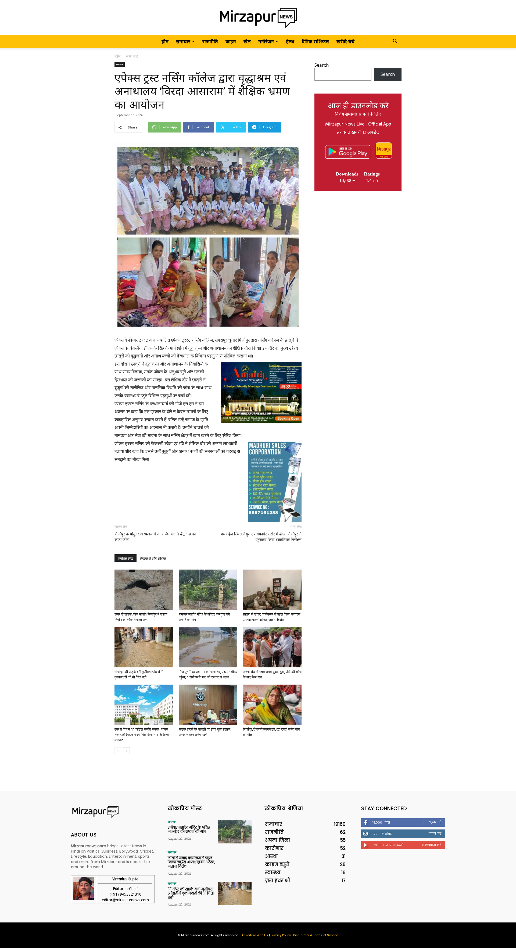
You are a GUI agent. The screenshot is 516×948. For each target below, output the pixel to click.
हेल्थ (290, 41)
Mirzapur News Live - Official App (358, 124)
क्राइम (230, 41)
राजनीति (210, 41)
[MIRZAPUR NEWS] (113, 812)
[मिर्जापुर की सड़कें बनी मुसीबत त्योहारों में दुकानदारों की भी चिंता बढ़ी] (143, 647)
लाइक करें (434, 822)
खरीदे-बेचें (345, 41)
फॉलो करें (435, 833)
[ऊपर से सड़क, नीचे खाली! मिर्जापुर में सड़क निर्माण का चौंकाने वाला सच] (143, 590)
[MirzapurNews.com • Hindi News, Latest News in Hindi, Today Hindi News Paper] (258, 18)
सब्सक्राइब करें (431, 845)
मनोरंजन (266, 41)
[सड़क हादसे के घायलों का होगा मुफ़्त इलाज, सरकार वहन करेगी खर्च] (208, 705)
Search (321, 65)
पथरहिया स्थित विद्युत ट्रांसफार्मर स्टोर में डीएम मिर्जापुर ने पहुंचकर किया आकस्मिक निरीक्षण (261, 537)
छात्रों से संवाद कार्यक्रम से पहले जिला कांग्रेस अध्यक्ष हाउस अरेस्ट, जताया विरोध (191, 862)
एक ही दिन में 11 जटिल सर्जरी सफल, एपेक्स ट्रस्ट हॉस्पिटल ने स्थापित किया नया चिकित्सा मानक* (142, 734)
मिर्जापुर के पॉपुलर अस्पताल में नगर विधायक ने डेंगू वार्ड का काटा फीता (155, 537)
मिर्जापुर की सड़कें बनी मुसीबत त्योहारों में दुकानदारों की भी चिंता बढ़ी (191, 893)
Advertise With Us (255, 935)
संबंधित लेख (125, 558)
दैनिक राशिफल (315, 41)
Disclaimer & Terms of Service (315, 935)
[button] (395, 41)
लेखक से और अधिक (153, 558)
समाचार (183, 41)
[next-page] (126, 750)
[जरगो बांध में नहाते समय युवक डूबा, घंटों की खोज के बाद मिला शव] (272, 647)
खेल (247, 41)
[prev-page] (117, 750)
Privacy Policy (281, 935)
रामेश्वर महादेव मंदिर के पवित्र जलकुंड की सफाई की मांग (189, 829)
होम (165, 41)
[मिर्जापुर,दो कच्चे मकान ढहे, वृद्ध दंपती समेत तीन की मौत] (272, 705)
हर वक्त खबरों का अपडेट (358, 132)
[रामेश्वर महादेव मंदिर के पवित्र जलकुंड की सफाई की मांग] (208, 590)
